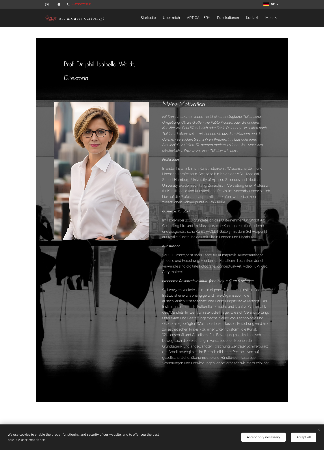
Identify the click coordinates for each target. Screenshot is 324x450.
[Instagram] (47, 4)
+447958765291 (81, 4)
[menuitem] (149, 17)
